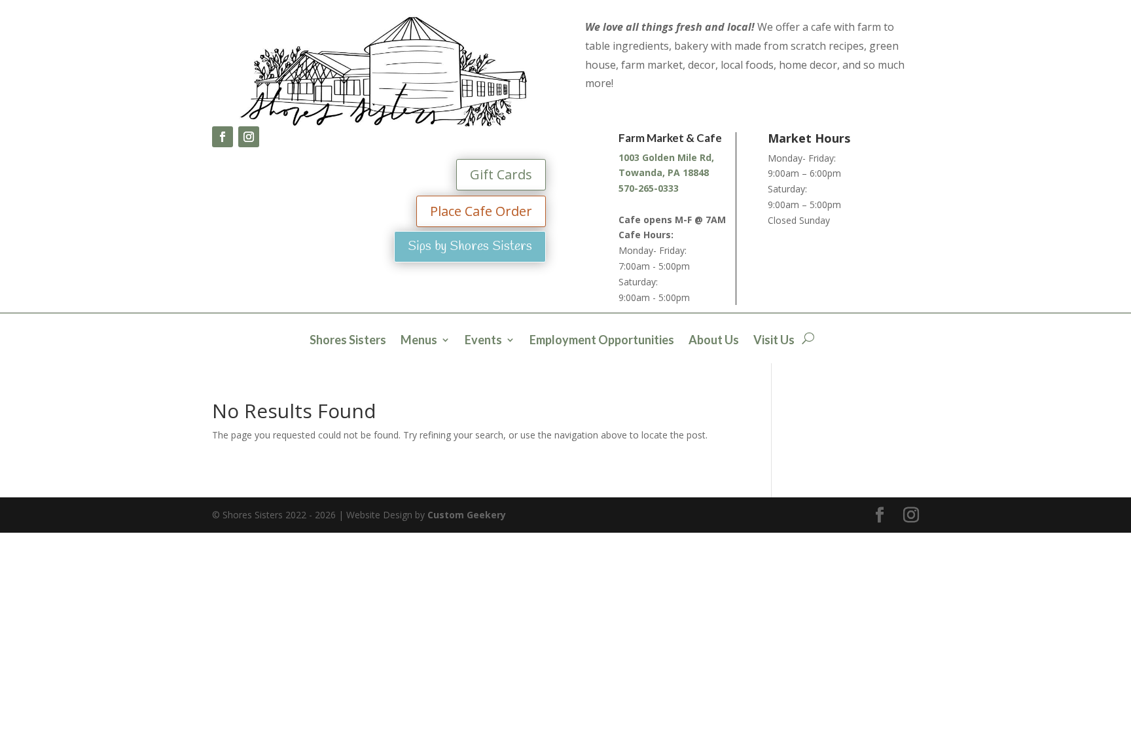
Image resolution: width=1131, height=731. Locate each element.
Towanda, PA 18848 (664, 172)
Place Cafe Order (481, 211)
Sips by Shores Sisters (470, 246)
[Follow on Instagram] (248, 136)
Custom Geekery (466, 514)
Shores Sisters (348, 341)
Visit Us (774, 341)
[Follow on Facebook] (222, 136)
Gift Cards (501, 174)
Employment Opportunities (602, 341)
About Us (714, 341)
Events (483, 341)
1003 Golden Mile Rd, (666, 157)
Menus (419, 341)
